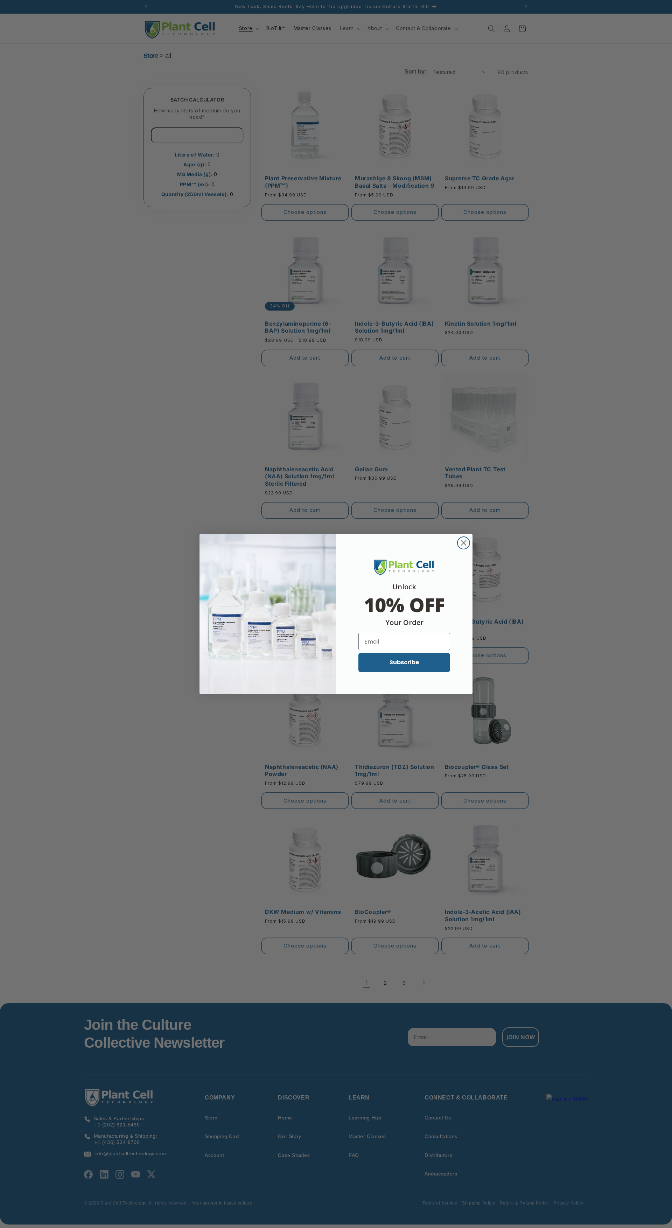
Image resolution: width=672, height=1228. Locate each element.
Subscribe (404, 662)
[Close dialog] (463, 543)
